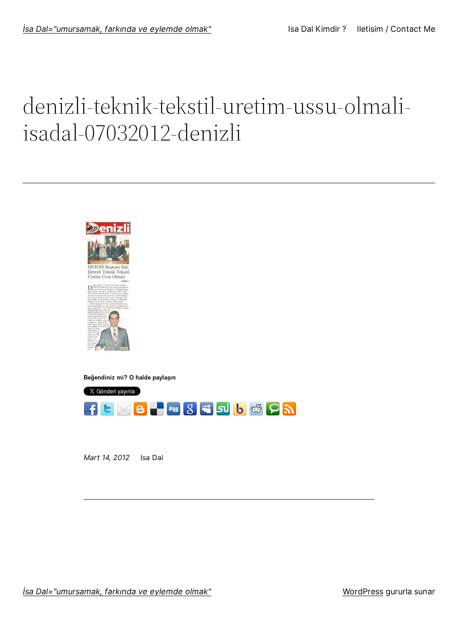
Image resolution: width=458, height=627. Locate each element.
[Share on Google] (190, 409)
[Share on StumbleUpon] (223, 409)
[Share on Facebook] (91, 409)
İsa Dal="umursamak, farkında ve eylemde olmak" (117, 29)
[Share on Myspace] (206, 409)
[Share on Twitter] (107, 409)
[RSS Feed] (289, 409)
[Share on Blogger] (140, 409)
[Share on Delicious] (157, 409)
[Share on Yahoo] (240, 409)
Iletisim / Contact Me (396, 29)
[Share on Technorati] (273, 409)
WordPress (363, 591)
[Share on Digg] (173, 409)
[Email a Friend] (124, 409)
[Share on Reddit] (256, 409)
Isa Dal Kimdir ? (317, 29)
